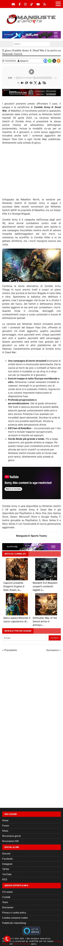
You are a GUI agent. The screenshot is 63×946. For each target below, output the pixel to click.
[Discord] (13, 4)
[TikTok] (31, 4)
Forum (5, 825)
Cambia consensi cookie (15, 918)
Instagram (7, 864)
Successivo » (53, 650)
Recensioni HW (10, 841)
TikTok (5, 869)
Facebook (7, 859)
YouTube (7, 874)
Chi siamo (7, 892)
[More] (59, 61)
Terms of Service (21, 944)
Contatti (6, 897)
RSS (4, 879)
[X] (54, 61)
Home (5, 820)
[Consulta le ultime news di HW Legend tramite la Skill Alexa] (31, 930)
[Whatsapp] (50, 61)
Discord (6, 853)
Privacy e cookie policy (14, 912)
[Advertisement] (31, 172)
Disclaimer (7, 907)
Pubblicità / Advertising (14, 923)
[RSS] (44, 4)
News (5, 831)
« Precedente (9, 650)
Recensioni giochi (11, 836)
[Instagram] (25, 4)
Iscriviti (55, 638)
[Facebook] (19, 4)
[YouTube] (38, 4)
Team (5, 902)
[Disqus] (31, 694)
